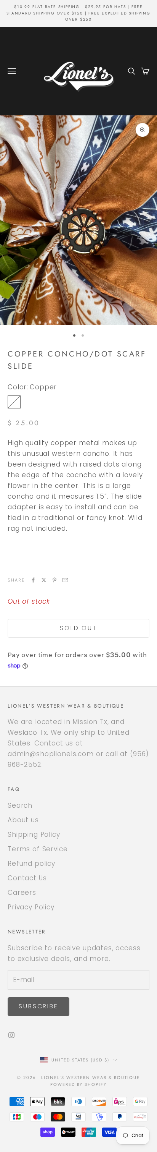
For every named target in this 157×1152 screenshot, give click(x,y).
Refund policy (31, 863)
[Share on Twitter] (44, 580)
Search (20, 805)
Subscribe (38, 1006)
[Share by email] (65, 580)
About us (23, 820)
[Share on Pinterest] (54, 580)
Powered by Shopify (78, 1084)
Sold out (78, 628)
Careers (22, 892)
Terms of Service (38, 849)
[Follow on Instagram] (11, 1035)
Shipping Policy (34, 834)
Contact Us (27, 878)
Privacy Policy (31, 907)
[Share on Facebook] (33, 580)
